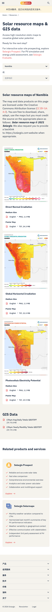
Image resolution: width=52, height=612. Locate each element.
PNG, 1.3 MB (20, 303)
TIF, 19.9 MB (20, 400)
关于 (4, 598)
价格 (4, 586)
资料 (4, 592)
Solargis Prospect (11, 51)
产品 (4, 564)
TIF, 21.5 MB (20, 313)
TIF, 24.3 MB (20, 226)
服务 (4, 575)
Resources (13, 15)
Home (5, 15)
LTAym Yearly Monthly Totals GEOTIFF (24, 427)
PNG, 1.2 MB (20, 390)
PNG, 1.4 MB (20, 217)
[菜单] (3, 2)
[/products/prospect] (9, 465)
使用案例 (6, 569)
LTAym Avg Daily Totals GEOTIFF (22, 420)
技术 (4, 581)
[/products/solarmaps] (9, 506)
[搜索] (48, 3)
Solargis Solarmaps (24, 506)
